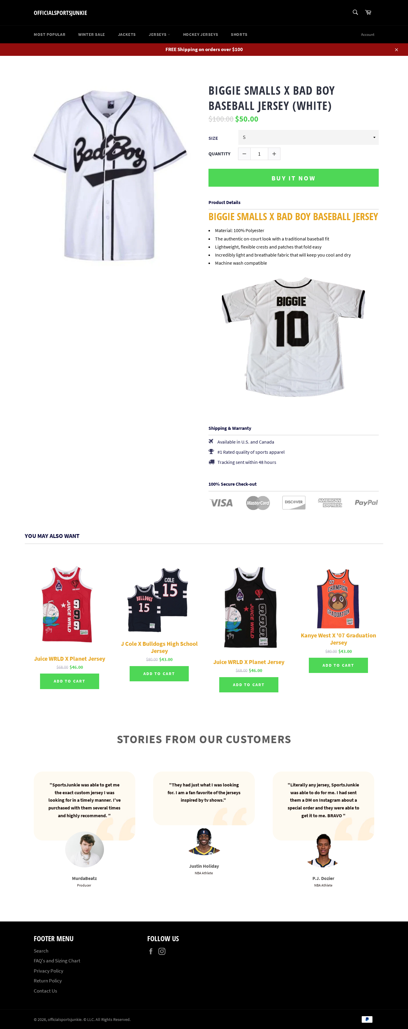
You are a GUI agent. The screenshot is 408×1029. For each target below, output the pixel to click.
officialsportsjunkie (60, 13)
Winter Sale (91, 34)
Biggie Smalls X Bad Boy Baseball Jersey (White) (271, 98)
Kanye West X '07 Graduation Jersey (338, 639)
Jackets (127, 34)
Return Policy (48, 980)
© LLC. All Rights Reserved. (107, 1019)
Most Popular (49, 34)
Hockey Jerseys (200, 34)
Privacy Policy (48, 970)
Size (213, 138)
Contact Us (45, 990)
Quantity (219, 154)
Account (367, 34)
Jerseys (158, 34)
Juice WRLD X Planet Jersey (69, 658)
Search (41, 950)
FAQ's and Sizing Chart (57, 960)
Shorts (239, 34)
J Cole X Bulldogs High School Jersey (159, 647)
